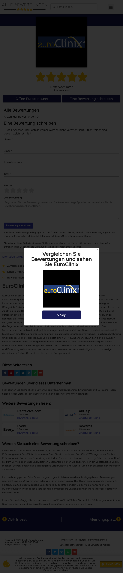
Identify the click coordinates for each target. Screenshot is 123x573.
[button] (97, 249)
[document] (61, 286)
